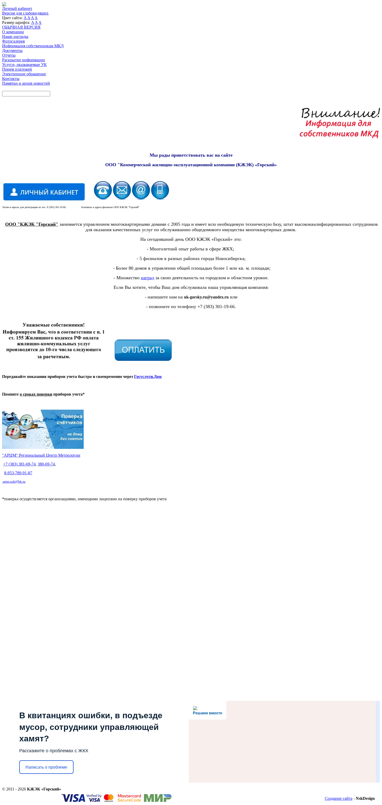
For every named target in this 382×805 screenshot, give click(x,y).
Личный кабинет (17, 8)
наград (147, 277)
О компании (13, 32)
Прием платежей (17, 69)
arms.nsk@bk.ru (14, 481)
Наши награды (15, 36)
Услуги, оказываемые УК (24, 64)
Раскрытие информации (23, 60)
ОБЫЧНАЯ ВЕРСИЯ (21, 27)
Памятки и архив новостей (26, 83)
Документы (12, 50)
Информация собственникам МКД (33, 46)
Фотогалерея (13, 41)
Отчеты (9, 55)
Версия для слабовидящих (25, 13)
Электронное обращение (24, 74)
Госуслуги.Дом (148, 376)
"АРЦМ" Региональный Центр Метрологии (41, 455)
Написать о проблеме (46, 767)
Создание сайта (338, 798)
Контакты (10, 78)
